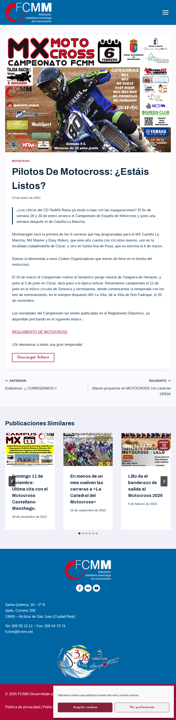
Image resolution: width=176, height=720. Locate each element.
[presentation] (30, 449)
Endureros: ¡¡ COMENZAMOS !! (31, 384)
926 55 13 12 (22, 626)
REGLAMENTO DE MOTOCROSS (39, 332)
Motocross (21, 161)
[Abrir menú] (165, 12)
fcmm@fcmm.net (19, 632)
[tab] (79, 533)
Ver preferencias (142, 707)
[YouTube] (96, 588)
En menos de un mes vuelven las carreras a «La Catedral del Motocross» (86, 489)
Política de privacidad (22, 707)
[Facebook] (79, 588)
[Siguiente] (164, 481)
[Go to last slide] (12, 481)
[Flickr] (88, 588)
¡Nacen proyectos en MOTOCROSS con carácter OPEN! (131, 387)
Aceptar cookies (85, 707)
